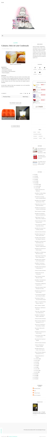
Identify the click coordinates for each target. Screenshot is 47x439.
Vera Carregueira (37, 395)
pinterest (35, 74)
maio (36, 365)
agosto (36, 360)
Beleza (34, 132)
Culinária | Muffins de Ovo (8, 118)
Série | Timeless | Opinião (40, 305)
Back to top (42, 436)
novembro (37, 186)
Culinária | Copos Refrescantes (21, 118)
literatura (40, 136)
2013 (35, 377)
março (36, 368)
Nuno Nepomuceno (39, 92)
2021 (35, 174)
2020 (35, 176)
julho (36, 362)
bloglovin (40, 74)
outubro (36, 187)
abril (36, 367)
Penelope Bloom (39, 87)
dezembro (37, 184)
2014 (35, 375)
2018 (35, 179)
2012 (35, 378)
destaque (35, 136)
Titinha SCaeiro (37, 392)
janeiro (36, 372)
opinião (40, 138)
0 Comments (3, 93)
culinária (15, 42)
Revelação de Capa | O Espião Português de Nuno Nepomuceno (40, 412)
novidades (35, 138)
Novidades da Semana (37, 134)
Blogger (44, 429)
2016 (35, 182)
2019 (35, 177)
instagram (40, 69)
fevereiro (37, 370)
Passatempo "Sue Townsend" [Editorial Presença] (42, 157)
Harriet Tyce (38, 102)
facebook (35, 69)
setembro (37, 358)
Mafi (35, 390)
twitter (44, 69)
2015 (35, 373)
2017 (35, 181)
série (44, 138)
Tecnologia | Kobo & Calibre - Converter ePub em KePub (42, 163)
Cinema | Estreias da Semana (40, 231)
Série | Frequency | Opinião (40, 211)
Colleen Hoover (39, 97)
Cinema (38, 132)
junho (36, 363)
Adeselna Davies (37, 388)
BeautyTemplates (13, 436)
